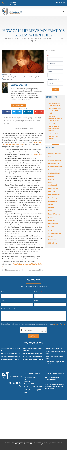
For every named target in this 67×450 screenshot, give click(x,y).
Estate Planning (53, 188)
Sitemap (32, 444)
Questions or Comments (8, 309)
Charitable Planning (54, 173)
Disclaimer (26, 444)
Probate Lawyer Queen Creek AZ (33, 359)
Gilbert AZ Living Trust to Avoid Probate (54, 136)
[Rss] (20, 386)
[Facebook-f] (7, 383)
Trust (50, 230)
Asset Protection (53, 163)
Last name (38, 292)
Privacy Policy (55, 324)
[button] (63, 11)
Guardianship (52, 198)
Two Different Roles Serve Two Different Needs (55, 111)
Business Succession (55, 170)
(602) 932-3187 (60, 2)
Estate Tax (51, 191)
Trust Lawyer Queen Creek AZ (33, 356)
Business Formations (55, 166)
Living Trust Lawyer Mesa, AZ (32, 353)
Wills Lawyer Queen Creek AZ (10, 359)
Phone (36, 300)
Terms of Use (62, 324)
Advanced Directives (54, 154)
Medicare (51, 207)
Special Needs (52, 227)
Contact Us (33, 336)
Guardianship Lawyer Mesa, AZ (11, 353)
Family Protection (54, 194)
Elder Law (51, 179)
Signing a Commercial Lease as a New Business (55, 118)
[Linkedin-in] (13, 383)
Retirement (51, 220)
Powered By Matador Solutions (44, 444)
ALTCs (50, 157)
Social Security (53, 224)
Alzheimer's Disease (54, 160)
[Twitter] (10, 383)
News (50, 211)
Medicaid (51, 204)
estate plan (37, 154)
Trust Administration (55, 233)
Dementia (51, 176)
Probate (50, 217)
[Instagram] (20, 383)
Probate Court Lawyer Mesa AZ (10, 356)
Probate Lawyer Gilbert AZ (54, 348)
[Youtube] (17, 383)
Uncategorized (52, 240)
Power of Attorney (54, 214)
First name (4, 292)
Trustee (50, 236)
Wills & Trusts (52, 243)
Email (3, 300)
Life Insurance (52, 201)
